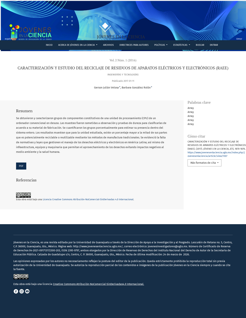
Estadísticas (180, 45)
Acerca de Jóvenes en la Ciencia (76, 45)
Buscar (200, 45)
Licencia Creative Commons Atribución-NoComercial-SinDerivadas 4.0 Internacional (88, 199)
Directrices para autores (134, 45)
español (11, 39)
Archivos (108, 45)
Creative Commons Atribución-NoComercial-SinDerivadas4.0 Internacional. (98, 284)
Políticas (160, 45)
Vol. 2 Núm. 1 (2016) (123, 60)
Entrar (214, 45)
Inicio (49, 45)
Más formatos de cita (203, 162)
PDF (21, 166)
